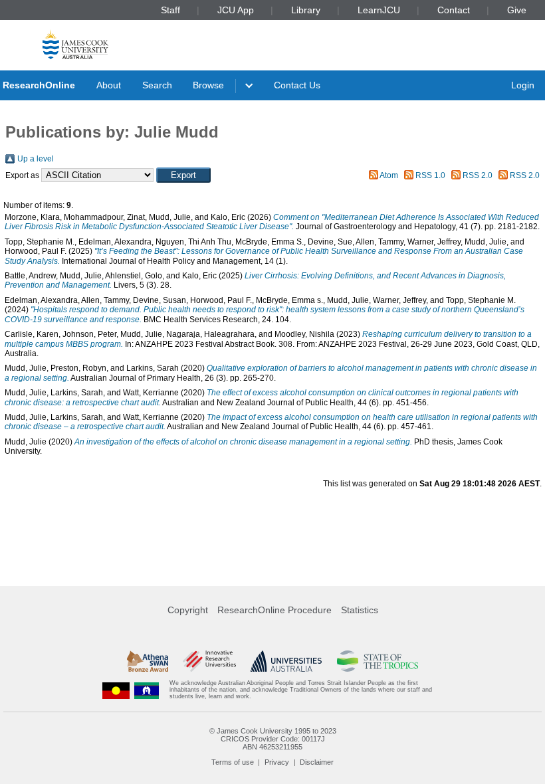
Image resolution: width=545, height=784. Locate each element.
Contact (453, 10)
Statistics (359, 610)
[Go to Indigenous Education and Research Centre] (116, 690)
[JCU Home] (75, 44)
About (108, 85)
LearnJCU (379, 10)
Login (522, 85)
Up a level (35, 158)
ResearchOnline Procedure (274, 610)
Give (516, 10)
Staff (170, 10)
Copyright (187, 610)
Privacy (277, 762)
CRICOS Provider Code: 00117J (273, 739)
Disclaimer (317, 762)
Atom (389, 175)
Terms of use (232, 762)
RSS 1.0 (430, 175)
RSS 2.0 (477, 175)
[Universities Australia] (286, 661)
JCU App (235, 10)
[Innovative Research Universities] (209, 661)
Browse (208, 85)
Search (157, 85)
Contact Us (297, 85)
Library (305, 10)
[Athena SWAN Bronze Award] (147, 661)
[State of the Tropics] (377, 661)
